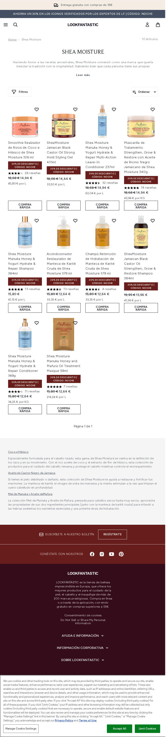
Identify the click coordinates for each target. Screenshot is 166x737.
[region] (83, 706)
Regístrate (112, 534)
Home (12, 39)
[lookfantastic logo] (83, 25)
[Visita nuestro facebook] (92, 554)
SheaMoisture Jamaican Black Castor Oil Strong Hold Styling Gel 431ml (61, 152)
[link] (147, 25)
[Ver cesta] (158, 25)
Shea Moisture (83, 52)
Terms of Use (88, 720)
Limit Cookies (147, 728)
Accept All (119, 728)
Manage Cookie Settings (20, 728)
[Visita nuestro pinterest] (121, 554)
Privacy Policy (64, 720)
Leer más (83, 75)
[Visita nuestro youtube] (111, 554)
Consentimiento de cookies (83, 615)
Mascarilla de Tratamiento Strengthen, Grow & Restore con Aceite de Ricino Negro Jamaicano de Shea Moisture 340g (140, 157)
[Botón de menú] (5, 25)
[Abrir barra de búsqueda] (15, 25)
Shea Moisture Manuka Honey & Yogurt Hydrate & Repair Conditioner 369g (23, 366)
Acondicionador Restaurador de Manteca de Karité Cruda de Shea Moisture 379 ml (61, 263)
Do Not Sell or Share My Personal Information (83, 622)
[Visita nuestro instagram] (102, 554)
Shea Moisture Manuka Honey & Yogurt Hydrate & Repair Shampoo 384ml (22, 263)
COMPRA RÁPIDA (24, 206)
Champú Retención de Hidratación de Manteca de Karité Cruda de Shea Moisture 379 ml (100, 263)
